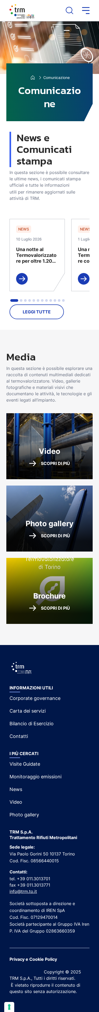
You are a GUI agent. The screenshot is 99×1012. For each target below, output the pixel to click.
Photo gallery (24, 814)
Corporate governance (35, 698)
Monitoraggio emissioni (36, 776)
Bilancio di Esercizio (32, 723)
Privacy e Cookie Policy (33, 959)
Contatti (19, 736)
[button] (81, 10)
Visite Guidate (25, 764)
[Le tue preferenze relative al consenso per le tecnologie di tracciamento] (9, 1007)
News (16, 789)
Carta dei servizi (28, 711)
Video (16, 802)
